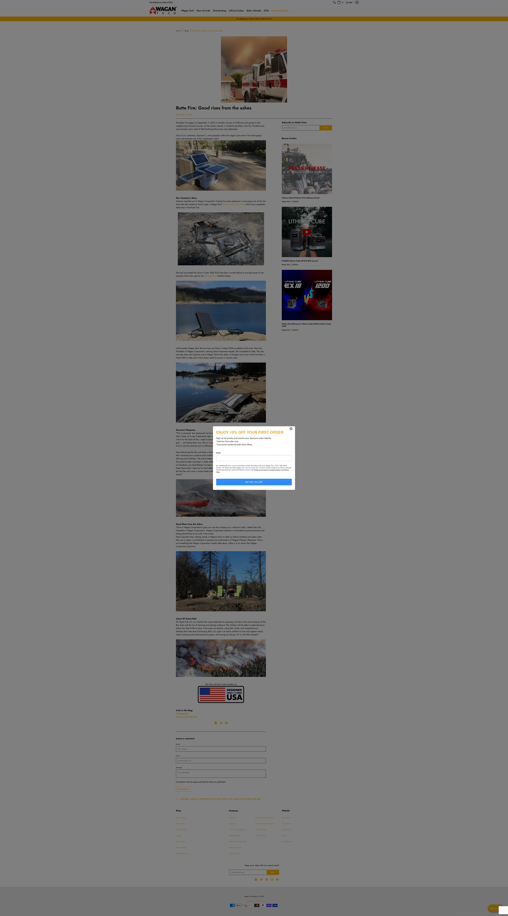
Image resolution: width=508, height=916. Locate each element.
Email (218, 453)
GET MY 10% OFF (254, 481)
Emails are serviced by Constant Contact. (267, 470)
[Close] (292, 428)
